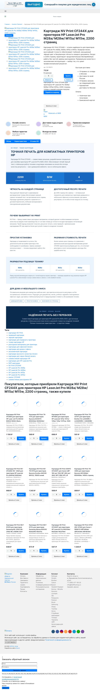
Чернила (54, 620)
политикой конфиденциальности (12, 678)
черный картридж (15, 337)
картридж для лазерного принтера (22, 340)
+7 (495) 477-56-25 (39, 11)
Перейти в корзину (52, 92)
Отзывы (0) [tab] (34, 141)
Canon (53, 582)
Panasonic (55, 598)
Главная (7, 24)
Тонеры (54, 618)
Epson (53, 585)
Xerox (53, 611)
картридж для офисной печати (20, 347)
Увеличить (9, 35)
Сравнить (68, 79)
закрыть (5, 688)
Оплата (22, 576)
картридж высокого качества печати (22, 354)
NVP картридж (14, 363)
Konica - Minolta (57, 589)
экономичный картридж (17, 351)
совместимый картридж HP (19, 358)
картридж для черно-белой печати (22, 356)
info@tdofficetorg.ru (74, 585)
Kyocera (54, 591)
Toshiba (54, 609)
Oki (52, 596)
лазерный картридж (16, 335)
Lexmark (54, 593)
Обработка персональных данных (41, 578)
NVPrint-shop (14, 646)
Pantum (54, 600)
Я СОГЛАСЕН (10, 642)
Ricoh (53, 602)
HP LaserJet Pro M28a (16, 368)
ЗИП (53, 622)
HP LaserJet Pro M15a (16, 372)
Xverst (18, 648)
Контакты (23, 591)
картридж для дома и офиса (19, 349)
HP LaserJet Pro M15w (16, 375)
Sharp (53, 607)
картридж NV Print (15, 333)
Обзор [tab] (8, 141)
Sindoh (53, 578)
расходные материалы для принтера (22, 344)
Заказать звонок (51, 11)
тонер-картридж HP (16, 342)
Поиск (73, 16)
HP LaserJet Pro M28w (16, 370)
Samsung (54, 604)
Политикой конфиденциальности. (58, 640)
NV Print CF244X (14, 365)
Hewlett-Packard (17, 24)
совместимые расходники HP (20, 379)
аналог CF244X (14, 377)
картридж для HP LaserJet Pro (20, 361)
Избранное (48, 79)
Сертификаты (25, 587)
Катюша (54, 576)
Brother (54, 580)
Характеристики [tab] (20, 141)
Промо (22, 589)
